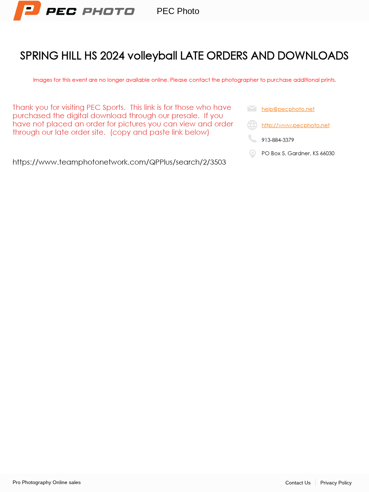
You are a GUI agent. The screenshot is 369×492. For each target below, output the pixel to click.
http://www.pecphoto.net (296, 125)
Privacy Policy (336, 483)
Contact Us (298, 483)
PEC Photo (178, 11)
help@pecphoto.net (288, 108)
